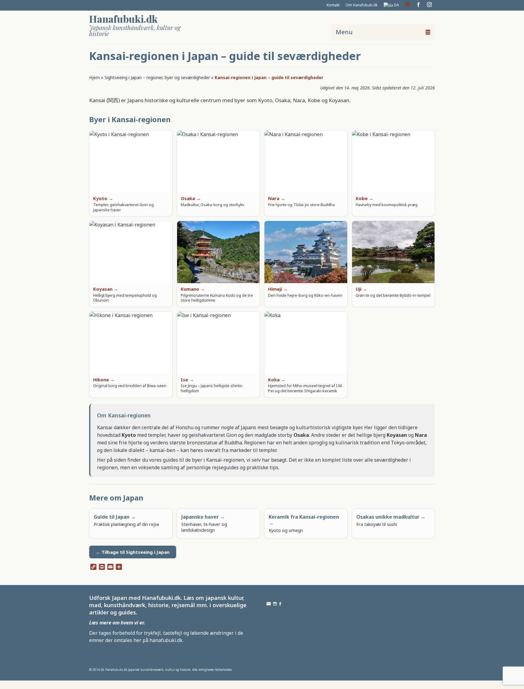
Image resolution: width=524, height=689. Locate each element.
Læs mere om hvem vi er (116, 622)
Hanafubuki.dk (123, 18)
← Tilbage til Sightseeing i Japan (133, 552)
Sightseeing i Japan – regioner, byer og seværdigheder (157, 77)
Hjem (94, 77)
